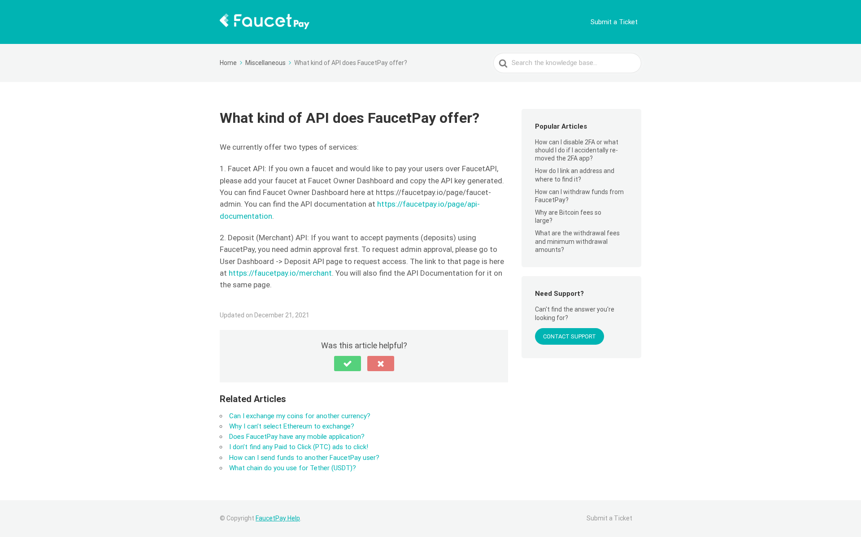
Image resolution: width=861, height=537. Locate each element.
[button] (347, 363)
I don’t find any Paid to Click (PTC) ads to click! (298, 447)
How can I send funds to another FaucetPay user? (304, 458)
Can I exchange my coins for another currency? (299, 416)
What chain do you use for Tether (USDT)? (292, 468)
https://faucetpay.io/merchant (280, 272)
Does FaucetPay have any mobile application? (297, 437)
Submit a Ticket (614, 22)
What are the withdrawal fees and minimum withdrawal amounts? (577, 241)
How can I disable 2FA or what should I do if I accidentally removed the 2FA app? (576, 150)
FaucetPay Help (278, 518)
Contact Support (569, 336)
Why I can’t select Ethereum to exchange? (291, 426)
